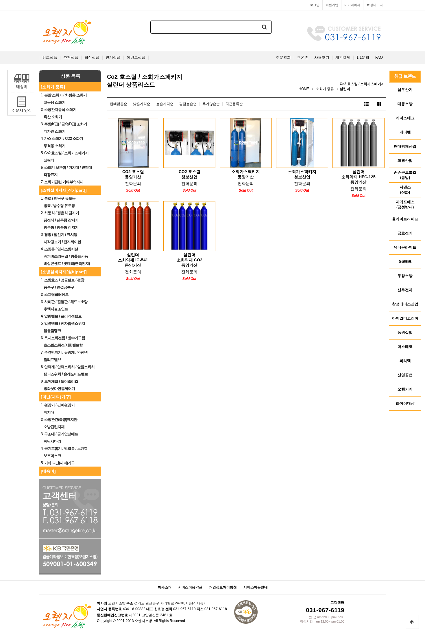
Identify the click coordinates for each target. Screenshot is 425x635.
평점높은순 (188, 104)
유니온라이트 (405, 247)
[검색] (264, 27)
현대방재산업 (405, 146)
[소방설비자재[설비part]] (64, 271)
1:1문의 (362, 58)
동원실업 (405, 332)
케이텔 (405, 132)
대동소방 (405, 104)
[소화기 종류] (53, 87)
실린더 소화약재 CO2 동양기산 (189, 259)
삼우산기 (405, 89)
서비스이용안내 (255, 587)
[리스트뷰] (366, 104)
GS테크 (405, 261)
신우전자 (405, 290)
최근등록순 (234, 104)
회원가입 (332, 5)
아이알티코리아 (405, 318)
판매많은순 (118, 104)
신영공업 (405, 375)
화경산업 (405, 160)
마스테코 (405, 346)
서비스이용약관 (190, 587)
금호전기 (405, 233)
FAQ (379, 58)
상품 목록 (70, 76)
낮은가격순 (141, 104)
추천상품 (70, 58)
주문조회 (283, 58)
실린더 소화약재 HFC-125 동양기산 (358, 176)
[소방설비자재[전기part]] (64, 190)
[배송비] (48, 471)
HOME (304, 89)
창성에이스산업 (405, 304)
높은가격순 (164, 104)
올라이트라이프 (405, 219)
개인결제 (342, 58)
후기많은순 (211, 104)
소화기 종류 (325, 89)
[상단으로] (412, 622)
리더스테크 (405, 118)
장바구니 (376, 5)
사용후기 (321, 58)
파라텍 (405, 361)
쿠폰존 (302, 58)
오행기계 (405, 389)
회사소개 (164, 587)
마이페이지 (352, 5)
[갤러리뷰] (379, 104)
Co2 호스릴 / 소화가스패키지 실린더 (362, 86)
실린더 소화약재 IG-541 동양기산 (133, 259)
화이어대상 (405, 403)
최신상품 (91, 58)
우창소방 (405, 276)
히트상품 (49, 58)
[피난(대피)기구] (56, 396)
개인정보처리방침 (223, 587)
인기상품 (113, 58)
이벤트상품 (136, 58)
